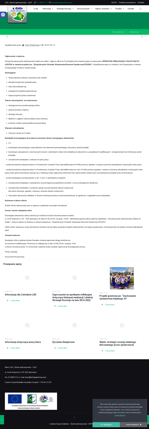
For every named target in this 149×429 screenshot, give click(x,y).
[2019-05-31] (2, 419)
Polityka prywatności (127, 2)
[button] (3, 15)
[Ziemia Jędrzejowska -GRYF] (17, 14)
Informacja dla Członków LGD (20, 294)
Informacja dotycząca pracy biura (23, 342)
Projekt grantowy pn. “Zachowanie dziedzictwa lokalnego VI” (118, 297)
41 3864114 (41, 2)
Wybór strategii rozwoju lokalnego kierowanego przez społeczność (118, 343)
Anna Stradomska (32, 45)
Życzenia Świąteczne (63, 342)
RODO (114, 2)
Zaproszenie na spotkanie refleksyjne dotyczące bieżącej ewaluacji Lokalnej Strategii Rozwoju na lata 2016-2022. (72, 297)
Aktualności (134, 32)
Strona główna (118, 32)
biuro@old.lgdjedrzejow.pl (61, 2)
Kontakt (141, 2)
